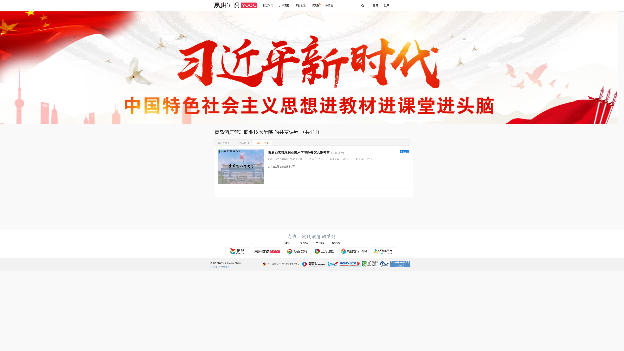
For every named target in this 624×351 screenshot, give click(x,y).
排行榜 (329, 5)
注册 (386, 5)
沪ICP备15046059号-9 (219, 267)
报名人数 (222, 143)
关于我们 (288, 243)
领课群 (315, 5)
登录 (375, 5)
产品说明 (320, 243)
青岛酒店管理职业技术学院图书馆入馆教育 (306, 152)
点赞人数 (241, 143)
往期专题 (336, 243)
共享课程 (284, 5)
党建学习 (268, 5)
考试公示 (300, 5)
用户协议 (304, 243)
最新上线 (261, 143)
